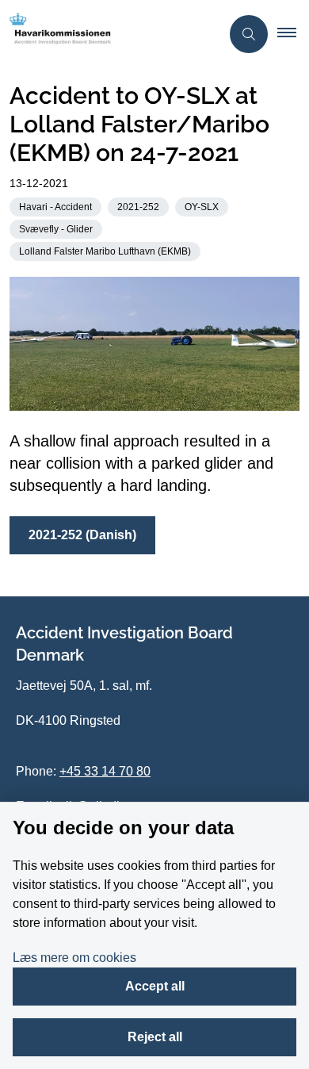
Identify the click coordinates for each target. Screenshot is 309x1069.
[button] (293, 34)
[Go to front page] (110, 34)
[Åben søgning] (249, 34)
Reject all (155, 1037)
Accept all (155, 986)
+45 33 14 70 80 (105, 771)
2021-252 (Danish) (82, 535)
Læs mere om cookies (74, 957)
